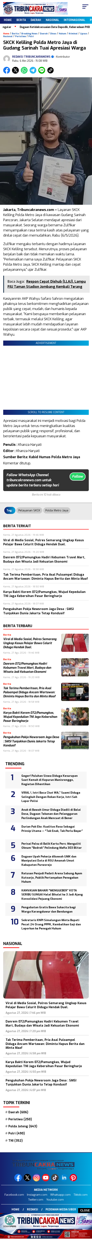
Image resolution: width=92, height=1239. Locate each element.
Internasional (74, 20)
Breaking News (29, 33)
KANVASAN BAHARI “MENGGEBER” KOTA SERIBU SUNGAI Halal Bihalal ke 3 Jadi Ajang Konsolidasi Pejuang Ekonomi (52, 895)
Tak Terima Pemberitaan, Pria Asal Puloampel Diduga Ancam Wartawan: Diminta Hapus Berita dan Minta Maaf (29, 692)
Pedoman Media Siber (61, 1209)
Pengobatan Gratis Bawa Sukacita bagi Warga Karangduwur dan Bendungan (48, 909)
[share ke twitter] (16, 72)
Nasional (52, 20)
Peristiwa (20, 36)
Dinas (53, 33)
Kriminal (73, 33)
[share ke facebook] (7, 72)
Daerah (36, 20)
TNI (15, 1141)
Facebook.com (14, 1195)
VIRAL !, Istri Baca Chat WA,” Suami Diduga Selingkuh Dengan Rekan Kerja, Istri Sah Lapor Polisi (50, 797)
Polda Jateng (22, 1126)
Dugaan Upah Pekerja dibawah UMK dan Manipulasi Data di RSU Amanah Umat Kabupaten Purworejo (48, 861)
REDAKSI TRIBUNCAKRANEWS (31, 57)
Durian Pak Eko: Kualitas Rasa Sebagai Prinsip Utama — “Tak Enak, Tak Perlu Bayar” (52, 831)
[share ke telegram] (33, 72)
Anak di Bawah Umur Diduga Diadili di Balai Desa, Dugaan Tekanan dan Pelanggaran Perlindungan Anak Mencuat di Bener (51, 814)
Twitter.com (35, 1199)
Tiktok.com (81, 1195)
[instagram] (37, 1180)
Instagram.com (37, 1195)
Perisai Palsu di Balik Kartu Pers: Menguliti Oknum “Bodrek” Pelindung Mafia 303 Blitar (51, 846)
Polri (31, 36)
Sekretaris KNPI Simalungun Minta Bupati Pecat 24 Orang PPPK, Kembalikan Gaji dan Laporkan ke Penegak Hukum (51, 924)
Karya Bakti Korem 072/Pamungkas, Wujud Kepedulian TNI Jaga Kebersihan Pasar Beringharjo (30, 717)
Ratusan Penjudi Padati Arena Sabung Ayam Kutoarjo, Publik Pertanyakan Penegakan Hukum (51, 878)
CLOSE (85, 1210)
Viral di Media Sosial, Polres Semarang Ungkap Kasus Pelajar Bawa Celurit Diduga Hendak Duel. (29, 643)
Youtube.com (55, 1199)
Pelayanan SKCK (29, 510)
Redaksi (32, 1209)
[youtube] (46, 1180)
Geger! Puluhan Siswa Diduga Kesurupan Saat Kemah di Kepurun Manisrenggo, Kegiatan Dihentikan (49, 780)
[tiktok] (55, 1180)
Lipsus (83, 33)
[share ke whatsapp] (25, 72)
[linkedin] (64, 1180)
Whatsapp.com (60, 1195)
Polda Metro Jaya (56, 510)
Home (8, 20)
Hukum (62, 33)
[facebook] (18, 1180)
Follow (77, 476)
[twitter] (28, 1180)
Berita (21, 20)
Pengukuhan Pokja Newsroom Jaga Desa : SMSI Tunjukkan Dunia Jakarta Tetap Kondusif (31, 741)
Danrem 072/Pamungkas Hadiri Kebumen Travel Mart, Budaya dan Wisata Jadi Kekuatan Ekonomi (27, 668)
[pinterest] (74, 1180)
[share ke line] (42, 72)
